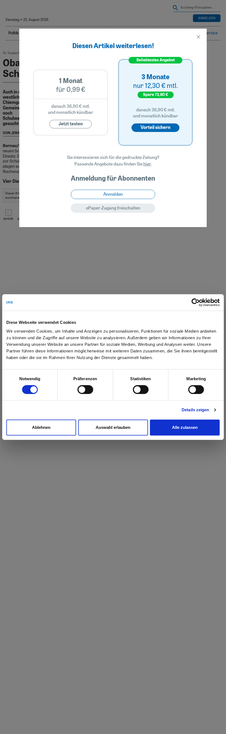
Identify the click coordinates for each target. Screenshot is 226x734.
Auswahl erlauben (113, 427)
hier (147, 164)
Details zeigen (195, 409)
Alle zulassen (185, 427)
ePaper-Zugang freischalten (113, 208)
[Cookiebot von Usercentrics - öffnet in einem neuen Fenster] (195, 302)
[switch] (85, 389)
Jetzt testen (70, 124)
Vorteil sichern (155, 127)
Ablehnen (41, 427)
